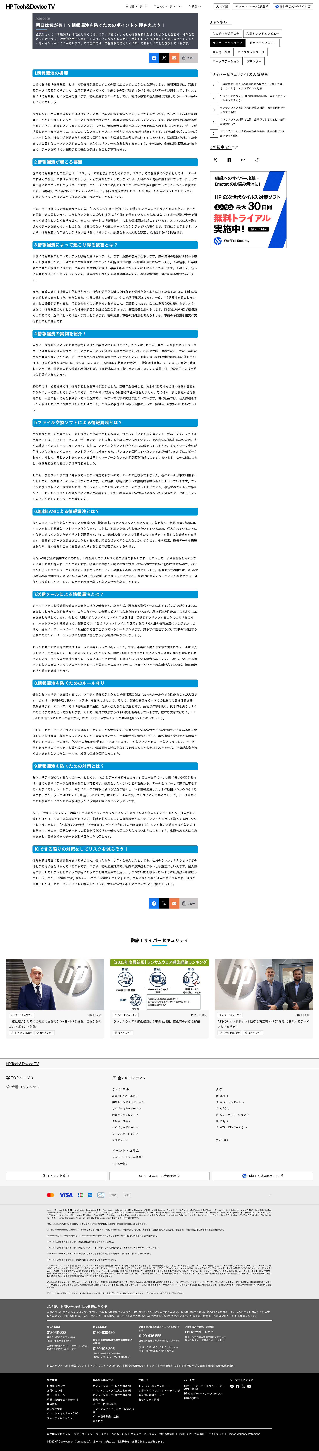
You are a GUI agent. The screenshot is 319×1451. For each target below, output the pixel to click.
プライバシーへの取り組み (111, 1434)
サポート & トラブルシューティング (159, 1390)
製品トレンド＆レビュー (262, 33)
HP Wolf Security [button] (23, 1032)
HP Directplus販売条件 (221, 1365)
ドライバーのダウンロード (153, 1386)
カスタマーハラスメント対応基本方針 (153, 1434)
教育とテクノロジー (263, 43)
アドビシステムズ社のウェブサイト (123, 1293)
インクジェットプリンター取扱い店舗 (113, 1410)
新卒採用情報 (54, 1409)
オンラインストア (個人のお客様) (112, 1386)
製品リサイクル (83, 1434)
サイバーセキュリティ (228, 43)
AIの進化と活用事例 (226, 33)
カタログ (98, 1421)
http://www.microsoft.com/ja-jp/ (250, 1285)
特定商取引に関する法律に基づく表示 (182, 1365)
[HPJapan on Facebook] (237, 1386)
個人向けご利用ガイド (220, 1311)
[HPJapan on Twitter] (243, 1386)
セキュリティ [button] (46, 1032)
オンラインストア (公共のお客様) (112, 1395)
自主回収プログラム (58, 1434)
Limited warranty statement (244, 1434)
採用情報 (52, 1404)
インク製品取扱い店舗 (106, 1416)
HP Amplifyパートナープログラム (203, 1393)
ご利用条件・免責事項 (192, 1434)
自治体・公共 (222, 52)
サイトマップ (216, 1434)
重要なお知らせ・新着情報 (62, 1399)
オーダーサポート (72, 1346)
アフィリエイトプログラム (106, 1365)
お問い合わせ (54, 1390)
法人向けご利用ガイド (249, 1311)
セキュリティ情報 (148, 1399)
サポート (143, 1380)
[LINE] (232, 1386)
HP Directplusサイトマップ (141, 1365)
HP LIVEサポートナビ (199, 1332)
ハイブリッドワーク (251, 52)
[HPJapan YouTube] (249, 1386)
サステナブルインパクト (61, 1418)
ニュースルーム (56, 1395)
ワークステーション (226, 61)
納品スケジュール (57, 1365)
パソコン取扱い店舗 (104, 1404)
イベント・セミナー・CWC (63, 1413)
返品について (79, 1365)
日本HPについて (56, 1386)
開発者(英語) (191, 1398)
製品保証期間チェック (151, 1395)
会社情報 (52, 1380)
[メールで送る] (174, 54)
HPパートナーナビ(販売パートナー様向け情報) (204, 1388)
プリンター (254, 61)
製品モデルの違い (213, 1315)
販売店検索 (99, 1399)
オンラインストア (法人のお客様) (112, 1390)
